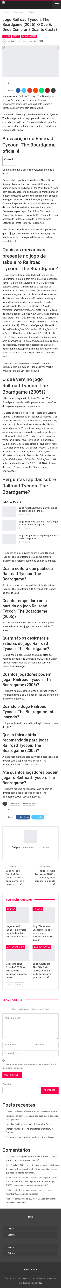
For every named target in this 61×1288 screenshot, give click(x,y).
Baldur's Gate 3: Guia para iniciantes (22, 1178)
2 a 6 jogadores (29, 36)
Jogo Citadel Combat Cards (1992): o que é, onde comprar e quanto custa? (15, 877)
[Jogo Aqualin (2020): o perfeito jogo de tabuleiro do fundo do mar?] (9, 511)
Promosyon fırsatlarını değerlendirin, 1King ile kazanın (30, 1137)
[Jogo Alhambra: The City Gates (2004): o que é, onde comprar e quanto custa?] (44, 953)
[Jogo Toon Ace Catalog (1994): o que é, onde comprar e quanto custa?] (9, 525)
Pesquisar (7, 1084)
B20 (40, 1283)
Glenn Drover (15, 804)
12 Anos (38, 909)
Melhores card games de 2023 (20, 1199)
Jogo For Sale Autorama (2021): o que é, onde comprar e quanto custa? (44, 877)
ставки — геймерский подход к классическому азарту (31, 1111)
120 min (16, 36)
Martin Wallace (29, 804)
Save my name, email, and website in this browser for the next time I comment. (29, 1066)
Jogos (11, 1229)
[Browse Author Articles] (30, 836)
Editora (11, 1235)
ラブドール (11, 1157)
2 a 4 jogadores (15, 947)
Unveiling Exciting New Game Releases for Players (29, 1124)
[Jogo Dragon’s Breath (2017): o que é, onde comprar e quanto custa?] (9, 539)
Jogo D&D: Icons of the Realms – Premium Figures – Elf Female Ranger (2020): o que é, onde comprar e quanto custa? (32, 1181)
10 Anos (6, 36)
